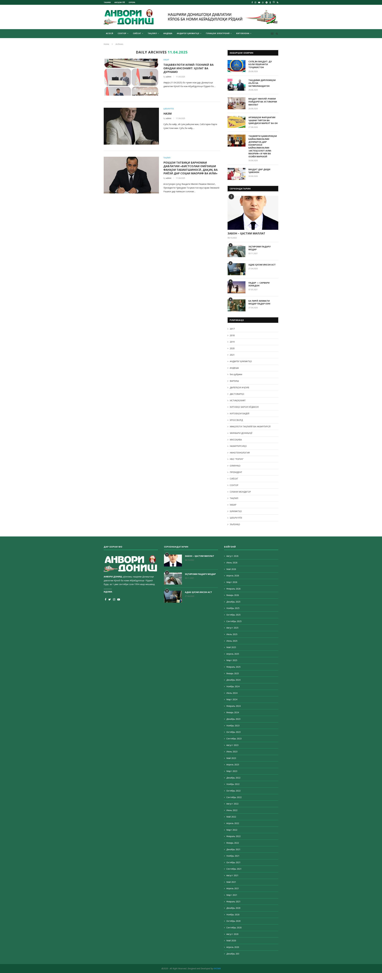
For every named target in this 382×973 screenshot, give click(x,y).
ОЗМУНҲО (235, 465)
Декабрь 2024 (233, 679)
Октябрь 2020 (233, 921)
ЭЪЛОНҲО (235, 524)
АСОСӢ (109, 33)
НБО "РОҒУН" (237, 459)
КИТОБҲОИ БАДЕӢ (239, 413)
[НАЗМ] (131, 126)
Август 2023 (232, 745)
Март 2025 (231, 660)
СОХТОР (122, 33)
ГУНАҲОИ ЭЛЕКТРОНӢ (218, 33)
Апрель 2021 (232, 888)
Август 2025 (232, 627)
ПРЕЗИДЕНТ (236, 472)
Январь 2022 (232, 842)
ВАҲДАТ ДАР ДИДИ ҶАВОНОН (259, 171)
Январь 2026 (232, 595)
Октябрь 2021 (233, 862)
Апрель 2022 (232, 823)
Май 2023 (231, 758)
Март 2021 (231, 895)
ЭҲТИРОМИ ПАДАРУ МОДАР (259, 248)
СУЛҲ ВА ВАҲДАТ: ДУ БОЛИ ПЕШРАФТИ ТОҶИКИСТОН (260, 64)
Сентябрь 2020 (234, 927)
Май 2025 (231, 647)
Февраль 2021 (233, 901)
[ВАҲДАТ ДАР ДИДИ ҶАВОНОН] (236, 174)
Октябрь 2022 (233, 790)
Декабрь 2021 (233, 849)
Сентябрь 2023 (234, 738)
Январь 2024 (232, 712)
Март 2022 (231, 829)
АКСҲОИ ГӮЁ (119, 2)
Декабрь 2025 (233, 601)
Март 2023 (231, 771)
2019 (232, 341)
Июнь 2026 (231, 562)
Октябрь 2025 (233, 614)
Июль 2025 (231, 634)
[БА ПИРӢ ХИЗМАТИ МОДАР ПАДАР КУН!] (236, 305)
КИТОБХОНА (242, 33)
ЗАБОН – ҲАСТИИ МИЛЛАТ (246, 233)
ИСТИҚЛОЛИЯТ (238, 400)
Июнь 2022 (231, 810)
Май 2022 (231, 816)
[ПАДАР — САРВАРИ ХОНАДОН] (236, 287)
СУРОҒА (132, 2)
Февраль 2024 (233, 706)
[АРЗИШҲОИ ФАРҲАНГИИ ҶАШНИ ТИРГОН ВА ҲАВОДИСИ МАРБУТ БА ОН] (236, 122)
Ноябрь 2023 (232, 725)
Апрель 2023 (232, 764)
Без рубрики (236, 374)
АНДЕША (167, 33)
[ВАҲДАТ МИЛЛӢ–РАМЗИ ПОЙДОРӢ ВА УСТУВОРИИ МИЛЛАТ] (236, 103)
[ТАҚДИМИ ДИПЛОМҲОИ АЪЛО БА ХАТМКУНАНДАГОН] (236, 85)
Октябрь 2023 (233, 732)
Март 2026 (231, 582)
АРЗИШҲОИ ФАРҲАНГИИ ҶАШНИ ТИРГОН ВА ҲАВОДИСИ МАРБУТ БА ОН (263, 120)
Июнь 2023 (231, 751)
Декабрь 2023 (233, 719)
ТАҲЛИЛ (152, 33)
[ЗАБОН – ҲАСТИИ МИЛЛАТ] (253, 213)
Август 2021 (232, 875)
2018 (232, 335)
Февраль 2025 (233, 666)
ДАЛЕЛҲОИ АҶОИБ (239, 387)
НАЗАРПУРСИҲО (238, 446)
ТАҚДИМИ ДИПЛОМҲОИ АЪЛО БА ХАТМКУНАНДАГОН (262, 83)
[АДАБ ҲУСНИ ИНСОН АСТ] (236, 269)
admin (168, 76)
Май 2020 (231, 940)
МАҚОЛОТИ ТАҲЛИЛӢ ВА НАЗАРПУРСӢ (250, 426)
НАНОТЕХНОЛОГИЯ (240, 452)
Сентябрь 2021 (234, 868)
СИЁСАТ (137, 33)
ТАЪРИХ (107, 2)
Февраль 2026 (233, 588)
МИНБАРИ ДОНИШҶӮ (241, 433)
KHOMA (217, 968)
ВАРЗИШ (234, 380)
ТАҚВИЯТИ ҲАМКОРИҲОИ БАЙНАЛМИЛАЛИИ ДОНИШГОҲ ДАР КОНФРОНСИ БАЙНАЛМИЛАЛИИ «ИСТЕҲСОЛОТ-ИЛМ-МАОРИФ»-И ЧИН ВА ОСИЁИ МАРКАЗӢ (262, 146)
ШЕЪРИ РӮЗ (168, 109)
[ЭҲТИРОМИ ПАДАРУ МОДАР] (236, 251)
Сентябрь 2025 (234, 621)
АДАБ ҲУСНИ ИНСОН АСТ (262, 264)
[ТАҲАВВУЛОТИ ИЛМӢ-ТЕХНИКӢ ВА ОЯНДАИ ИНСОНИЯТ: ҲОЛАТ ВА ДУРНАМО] (131, 77)
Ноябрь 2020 (232, 914)
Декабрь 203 (232, 953)
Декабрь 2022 (233, 777)
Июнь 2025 (231, 640)
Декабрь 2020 (233, 908)
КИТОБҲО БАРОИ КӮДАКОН (244, 406)
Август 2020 (232, 934)
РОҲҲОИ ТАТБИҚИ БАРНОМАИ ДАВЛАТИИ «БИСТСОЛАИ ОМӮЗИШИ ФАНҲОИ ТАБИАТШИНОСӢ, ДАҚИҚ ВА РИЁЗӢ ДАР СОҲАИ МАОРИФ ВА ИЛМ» (190, 168)
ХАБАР (166, 60)
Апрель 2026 (232, 575)
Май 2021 (231, 882)
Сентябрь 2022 (234, 797)
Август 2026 (232, 556)
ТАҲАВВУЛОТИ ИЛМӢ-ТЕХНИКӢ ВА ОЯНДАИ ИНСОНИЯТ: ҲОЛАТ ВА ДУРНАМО (188, 68)
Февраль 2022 (233, 836)
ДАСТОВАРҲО (237, 393)
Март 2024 (231, 699)
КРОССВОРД (236, 420)
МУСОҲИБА (236, 439)
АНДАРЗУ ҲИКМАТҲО (188, 33)
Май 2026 (231, 569)
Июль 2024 (231, 693)
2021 (232, 354)
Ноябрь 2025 (232, 608)
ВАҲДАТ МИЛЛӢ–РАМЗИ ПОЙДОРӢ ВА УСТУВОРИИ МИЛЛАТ (262, 101)
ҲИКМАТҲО (236, 511)
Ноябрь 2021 (232, 855)
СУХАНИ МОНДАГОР (240, 491)
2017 (232, 328)
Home (106, 44)
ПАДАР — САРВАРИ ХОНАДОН (258, 284)
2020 (232, 348)
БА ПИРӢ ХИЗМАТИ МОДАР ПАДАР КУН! (259, 302)
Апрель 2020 (232, 947)
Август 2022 (232, 803)
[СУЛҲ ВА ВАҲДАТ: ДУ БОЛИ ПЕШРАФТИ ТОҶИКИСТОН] (236, 66)
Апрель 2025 (232, 653)
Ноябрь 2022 (232, 784)
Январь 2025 (232, 673)
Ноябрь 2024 (232, 686)
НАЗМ (167, 113)
